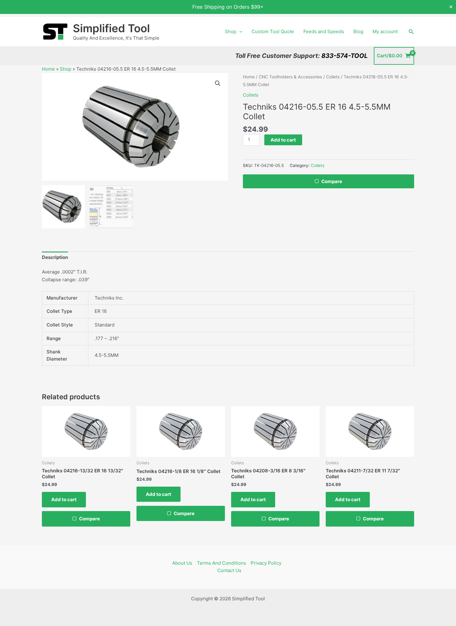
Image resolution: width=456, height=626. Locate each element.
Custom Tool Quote (273, 31)
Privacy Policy (266, 563)
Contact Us (229, 570)
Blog (358, 31)
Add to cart (283, 140)
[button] (239, 31)
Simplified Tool (111, 28)
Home (48, 69)
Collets (333, 76)
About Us (182, 563)
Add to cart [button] (64, 499)
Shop (230, 31)
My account (385, 31)
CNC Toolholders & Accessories (290, 76)
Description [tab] (55, 257)
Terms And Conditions (221, 563)
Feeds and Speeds (323, 31)
